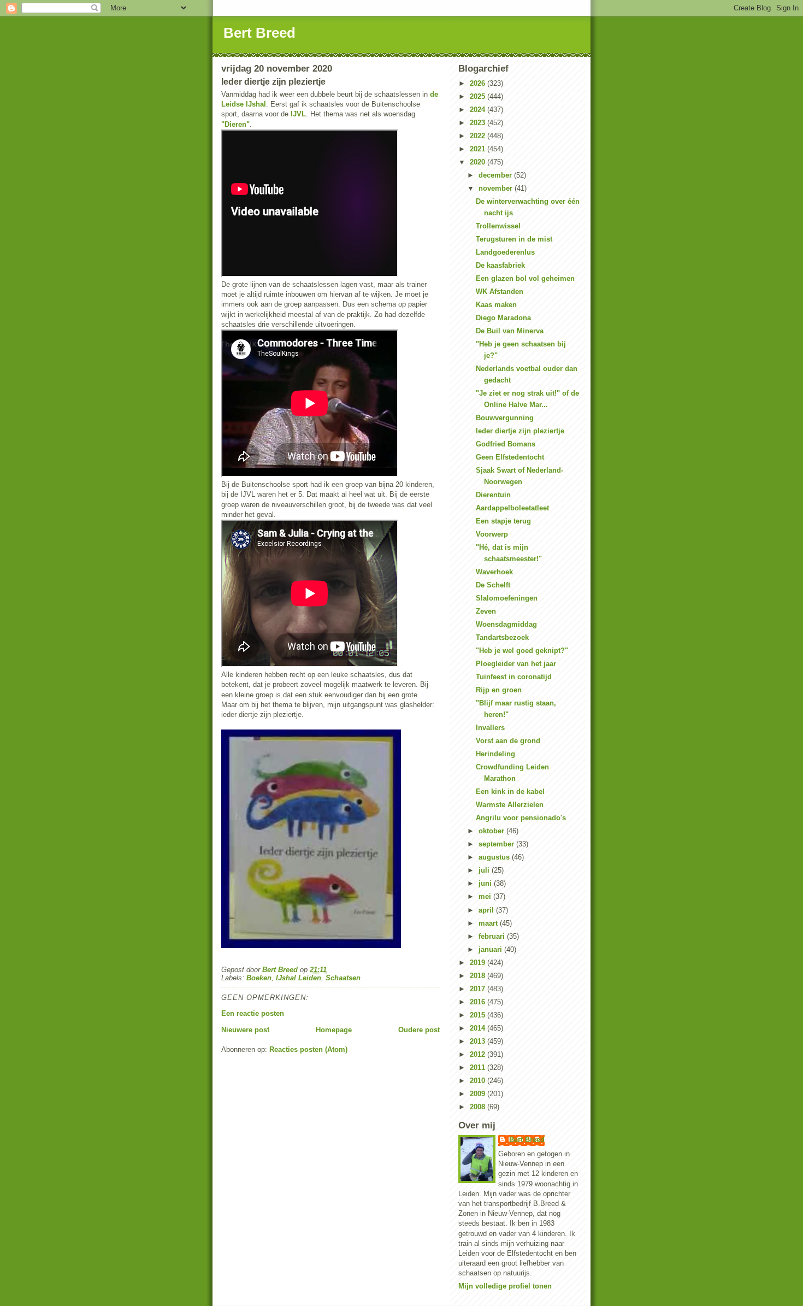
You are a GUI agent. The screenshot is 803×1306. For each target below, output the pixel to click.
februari (493, 936)
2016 (478, 1002)
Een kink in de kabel (510, 791)
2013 (478, 1041)
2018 (478, 976)
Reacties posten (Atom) (308, 1049)
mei (486, 896)
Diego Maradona (503, 318)
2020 (478, 162)
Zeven (486, 611)
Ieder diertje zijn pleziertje (520, 431)
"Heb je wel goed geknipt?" (522, 650)
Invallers (490, 727)
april (487, 910)
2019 (478, 962)
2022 (478, 136)
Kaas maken (496, 305)
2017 (478, 989)
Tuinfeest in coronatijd (514, 677)
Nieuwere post (245, 1030)
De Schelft (493, 585)
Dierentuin (493, 495)
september (497, 844)
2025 (478, 96)
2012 (478, 1054)
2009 (478, 1094)
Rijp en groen (499, 690)
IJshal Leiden (298, 978)
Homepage (334, 1030)
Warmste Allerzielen (510, 805)
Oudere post (419, 1030)
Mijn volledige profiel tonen (505, 1286)
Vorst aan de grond (508, 741)
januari (491, 949)
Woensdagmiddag (506, 624)
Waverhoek (494, 572)
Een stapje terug (503, 521)
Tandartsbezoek (502, 637)
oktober (492, 831)
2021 (478, 149)
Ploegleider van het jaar (516, 664)
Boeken (258, 978)
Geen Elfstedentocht (510, 457)
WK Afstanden (499, 291)
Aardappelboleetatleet (512, 508)
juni (486, 883)
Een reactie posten (252, 1013)
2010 (478, 1080)
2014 (478, 1028)
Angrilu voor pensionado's (521, 818)
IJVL (298, 114)
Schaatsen (343, 978)
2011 (478, 1067)
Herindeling (495, 754)
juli (485, 870)
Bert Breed (259, 33)
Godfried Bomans (505, 444)
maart (489, 923)
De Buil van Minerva (510, 331)
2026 (478, 83)
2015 (478, 1015)
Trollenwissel (498, 226)
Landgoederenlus (505, 252)
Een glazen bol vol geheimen (525, 278)
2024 (478, 109)
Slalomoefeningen (507, 598)
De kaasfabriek (500, 265)
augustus (495, 857)
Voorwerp (492, 534)
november (497, 188)
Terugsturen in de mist (514, 239)
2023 (478, 123)
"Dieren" (235, 124)
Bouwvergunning (505, 418)
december (496, 175)
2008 (478, 1107)
